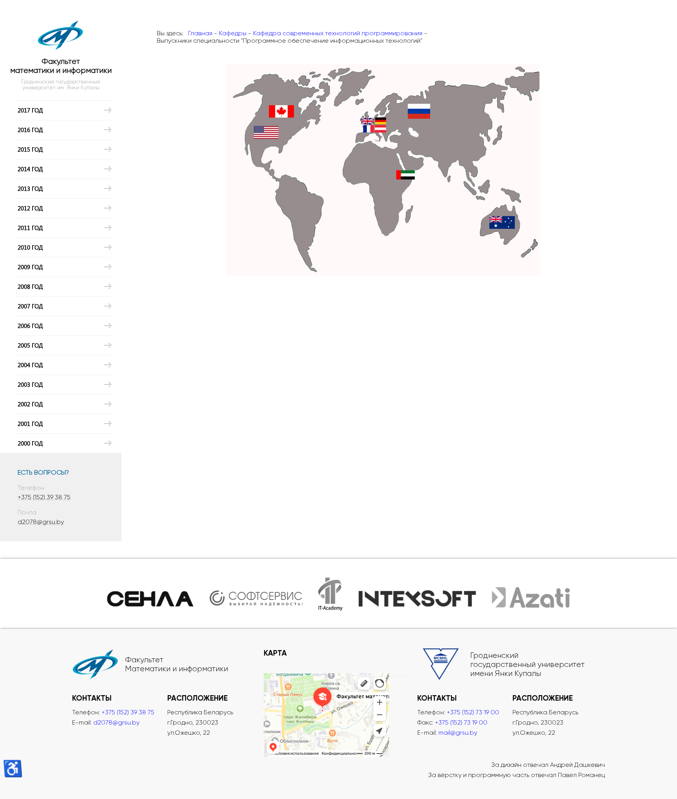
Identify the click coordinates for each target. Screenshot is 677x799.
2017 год (30, 110)
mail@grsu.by (457, 732)
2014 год (30, 169)
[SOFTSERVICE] (255, 593)
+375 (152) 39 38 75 (44, 497)
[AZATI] (531, 593)
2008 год (30, 286)
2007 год (30, 306)
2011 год (30, 228)
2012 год (30, 208)
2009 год (30, 267)
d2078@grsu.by (41, 521)
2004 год (30, 365)
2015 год (30, 149)
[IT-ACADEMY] (330, 593)
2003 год (30, 384)
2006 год (30, 326)
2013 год (30, 188)
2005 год (30, 345)
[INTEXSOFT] (417, 593)
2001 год (30, 424)
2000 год (30, 443)
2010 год (30, 247)
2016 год (30, 130)
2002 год (30, 404)
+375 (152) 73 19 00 (473, 712)
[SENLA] (150, 593)
